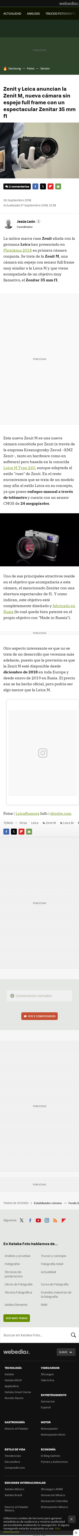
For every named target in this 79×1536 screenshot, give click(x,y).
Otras (23, 823)
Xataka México (14, 1489)
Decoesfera (12, 1462)
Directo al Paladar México (16, 1508)
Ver (41, 1016)
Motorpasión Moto (53, 1434)
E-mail (58, 186)
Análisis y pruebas (18, 1256)
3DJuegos (47, 1374)
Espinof (46, 1407)
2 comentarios (19, 186)
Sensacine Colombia (54, 1501)
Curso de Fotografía (54, 1284)
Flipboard (51, 186)
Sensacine (48, 1401)
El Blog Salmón (50, 1456)
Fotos (30, 68)
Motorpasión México (54, 1507)
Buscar (73, 1335)
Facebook (35, 186)
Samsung (14, 68)
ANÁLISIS (33, 13)
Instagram (46, 1219)
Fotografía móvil (52, 1264)
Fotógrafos (12, 1264)
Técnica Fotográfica (18, 1292)
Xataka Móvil (13, 1380)
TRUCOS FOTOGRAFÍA (61, 13)
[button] (28, 221)
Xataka (9, 1374)
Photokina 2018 (17, 250)
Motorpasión (49, 1428)
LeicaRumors (27, 813)
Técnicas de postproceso (14, 1274)
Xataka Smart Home (18, 1392)
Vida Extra (47, 1380)
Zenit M (51, 823)
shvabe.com (60, 813)
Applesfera (12, 1386)
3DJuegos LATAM (52, 1489)
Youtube (38, 1219)
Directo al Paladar (16, 1428)
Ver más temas (17, 1318)
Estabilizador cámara (48, 1203)
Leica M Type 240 (19, 467)
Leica (34, 823)
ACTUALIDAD (12, 13)
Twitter (43, 186)
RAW (44, 1304)
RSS (55, 1219)
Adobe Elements (16, 1304)
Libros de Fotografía (18, 1284)
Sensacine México (53, 1495)
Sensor (45, 68)
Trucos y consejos (53, 1256)
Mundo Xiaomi (14, 1398)
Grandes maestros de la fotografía (56, 1294)
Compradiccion (15, 1467)
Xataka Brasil (13, 1495)
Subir (63, 1352)
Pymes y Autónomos (54, 1462)
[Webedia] (69, 3)
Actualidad (48, 1272)
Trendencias (13, 1456)
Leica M (68, 823)
